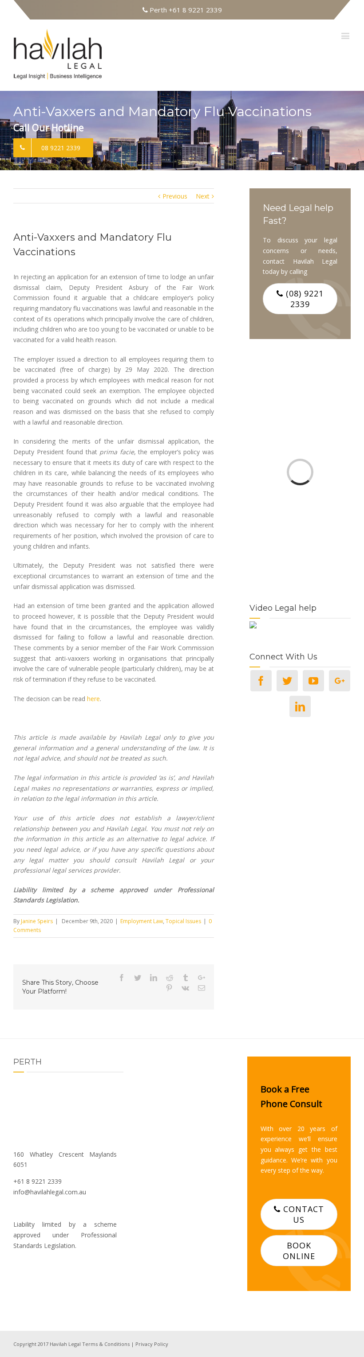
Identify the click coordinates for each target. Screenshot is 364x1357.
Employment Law (141, 921)
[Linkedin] (300, 706)
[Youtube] (313, 680)
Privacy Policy (151, 1344)
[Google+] (339, 680)
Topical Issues (183, 921)
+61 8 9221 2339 (195, 9)
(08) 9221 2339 (303, 298)
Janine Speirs (37, 921)
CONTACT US (302, 1214)
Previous (174, 196)
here (93, 698)
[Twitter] (287, 680)
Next (203, 196)
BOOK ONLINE (299, 1250)
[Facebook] (261, 680)
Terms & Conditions (106, 1344)
